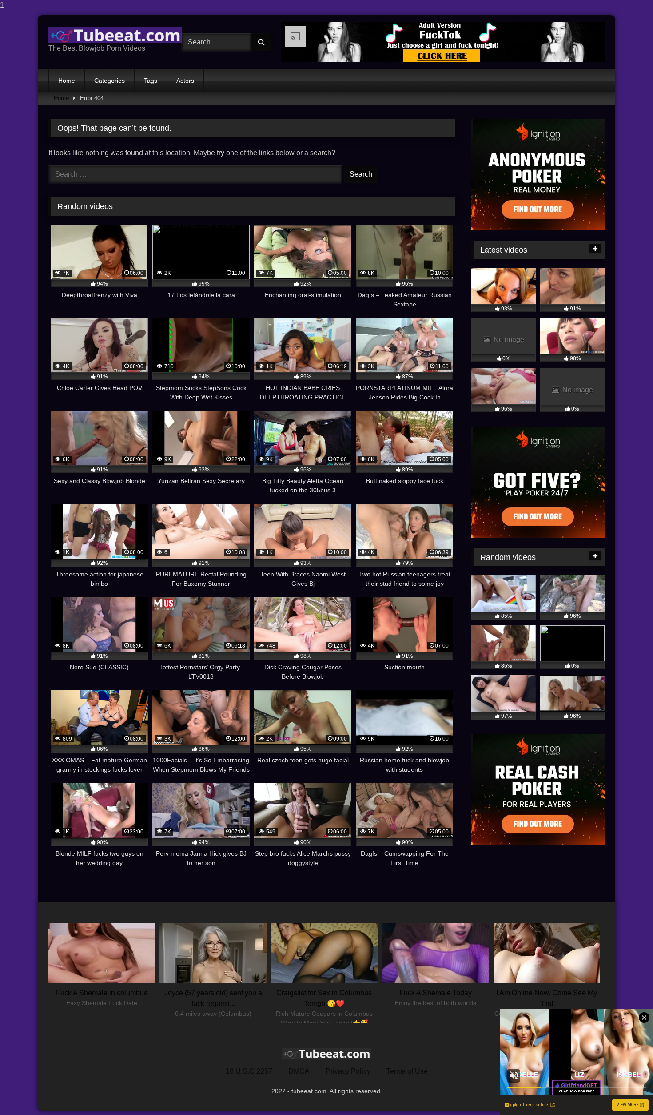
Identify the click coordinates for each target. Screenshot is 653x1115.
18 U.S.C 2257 (249, 1071)
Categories (109, 80)
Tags (150, 80)
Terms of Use (407, 1071)
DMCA (299, 1071)
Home (66, 80)
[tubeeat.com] (115, 35)
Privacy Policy (348, 1071)
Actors (185, 80)
